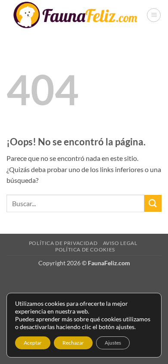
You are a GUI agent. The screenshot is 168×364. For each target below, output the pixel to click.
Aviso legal (120, 243)
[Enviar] (153, 203)
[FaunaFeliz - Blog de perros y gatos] (76, 15)
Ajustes (113, 342)
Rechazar (73, 342)
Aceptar (33, 342)
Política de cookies (85, 249)
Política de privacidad (63, 243)
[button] (154, 15)
